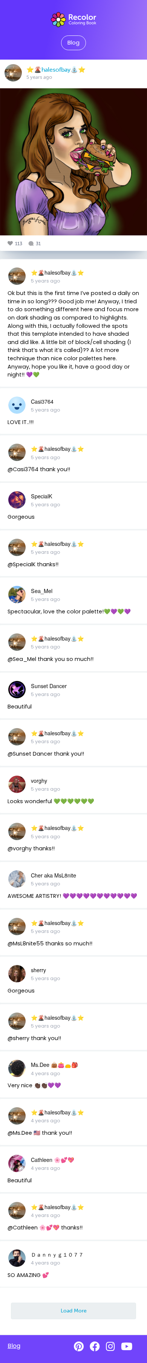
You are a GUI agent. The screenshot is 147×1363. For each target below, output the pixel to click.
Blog (73, 42)
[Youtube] (126, 1347)
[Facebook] (95, 1347)
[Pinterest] (79, 1347)
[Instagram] (110, 1347)
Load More (74, 1311)
